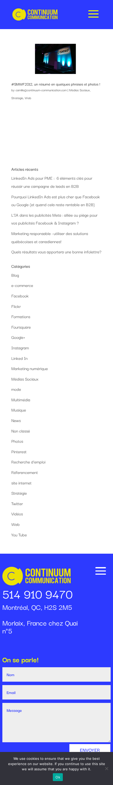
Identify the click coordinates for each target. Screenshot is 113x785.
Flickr (16, 306)
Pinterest (19, 451)
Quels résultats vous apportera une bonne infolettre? (56, 251)
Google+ (18, 337)
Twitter (17, 503)
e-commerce (22, 285)
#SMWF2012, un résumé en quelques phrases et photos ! (55, 84)
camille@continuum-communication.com (41, 89)
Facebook (20, 295)
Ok (57, 777)
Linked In (19, 358)
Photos (17, 441)
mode (16, 389)
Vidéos (17, 513)
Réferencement (24, 472)
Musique (18, 410)
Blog (15, 275)
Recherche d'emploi (28, 461)
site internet (21, 482)
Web (28, 97)
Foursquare (21, 327)
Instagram (20, 347)
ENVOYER (90, 749)
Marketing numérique (29, 368)
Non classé (20, 431)
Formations (20, 316)
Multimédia (20, 399)
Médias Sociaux (79, 89)
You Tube (19, 534)
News (16, 420)
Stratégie (17, 97)
